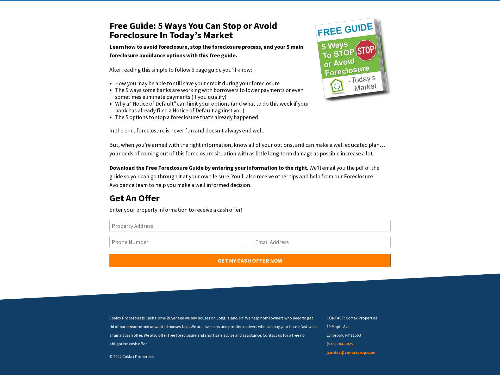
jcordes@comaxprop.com (351, 352)
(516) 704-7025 (340, 343)
